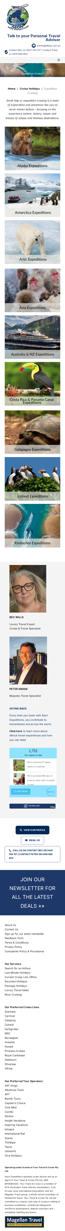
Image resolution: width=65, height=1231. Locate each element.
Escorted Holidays (16, 981)
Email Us (34, 840)
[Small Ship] (32, 805)
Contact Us (11, 929)
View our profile (34, 830)
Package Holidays (16, 985)
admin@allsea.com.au (48, 45)
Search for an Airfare (17, 968)
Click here (15, 731)
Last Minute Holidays (17, 972)
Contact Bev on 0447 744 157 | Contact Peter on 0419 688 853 (33, 52)
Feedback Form (14, 938)
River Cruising (13, 994)
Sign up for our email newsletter (24, 933)
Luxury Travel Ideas (17, 990)
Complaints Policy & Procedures (24, 951)
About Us (10, 925)
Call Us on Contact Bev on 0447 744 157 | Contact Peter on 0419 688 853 (31, 854)
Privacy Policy (13, 946)
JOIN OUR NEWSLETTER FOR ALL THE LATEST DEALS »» (32, 892)
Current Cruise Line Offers (21, 977)
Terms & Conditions (17, 942)
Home (11, 88)
